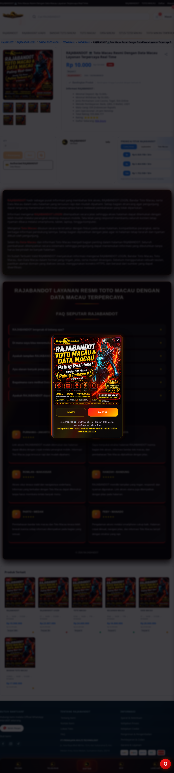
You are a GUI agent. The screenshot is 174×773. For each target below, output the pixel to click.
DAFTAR (103, 412)
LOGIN (71, 412)
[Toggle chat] (165, 764)
